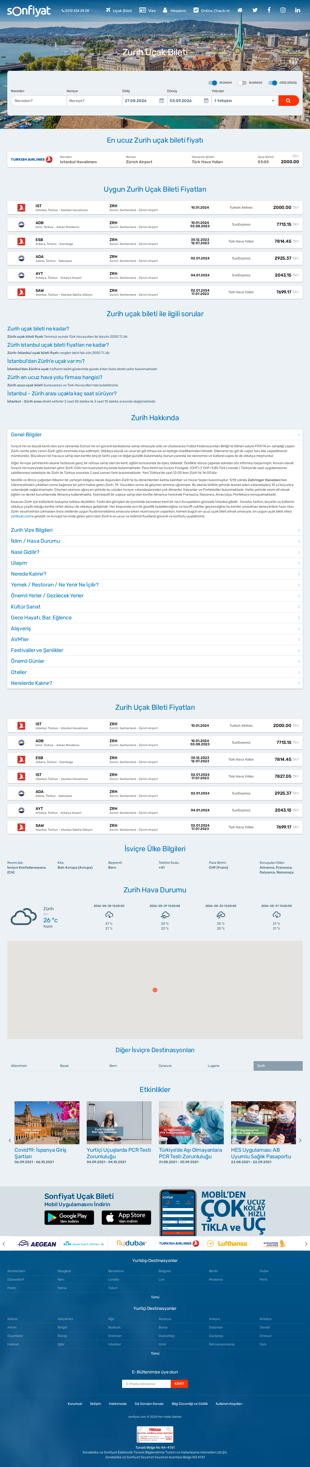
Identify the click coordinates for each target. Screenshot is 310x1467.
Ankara (214, 1319)
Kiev (61, 1279)
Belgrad (164, 1271)
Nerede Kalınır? (28, 574)
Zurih (261, 1066)
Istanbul (114, 1344)
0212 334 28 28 (76, 11)
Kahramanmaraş (222, 1344)
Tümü (155, 1297)
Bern (113, 1066)
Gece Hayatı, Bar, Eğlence (41, 617)
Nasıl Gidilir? (25, 552)
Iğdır (61, 1344)
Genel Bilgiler (26, 434)
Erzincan (115, 1336)
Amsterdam (16, 1271)
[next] (297, 1140)
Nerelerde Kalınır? (31, 683)
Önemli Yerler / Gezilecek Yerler (47, 595)
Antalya (265, 1319)
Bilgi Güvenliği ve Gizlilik (190, 1404)
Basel (64, 1066)
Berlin (213, 1271)
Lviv (162, 1279)
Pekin (11, 1288)
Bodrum (114, 1327)
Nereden (17, 91)
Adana (12, 1319)
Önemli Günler (27, 661)
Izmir (162, 1344)
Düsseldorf (15, 1279)
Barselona (116, 1271)
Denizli (265, 1327)
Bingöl (62, 1327)
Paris (263, 1279)
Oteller (18, 672)
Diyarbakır (15, 1336)
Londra (113, 1279)
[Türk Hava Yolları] (179, 1243)
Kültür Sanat (25, 606)
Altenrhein (19, 1066)
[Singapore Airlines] (274, 1243)
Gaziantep (166, 1336)
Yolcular (218, 91)
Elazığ (62, 1336)
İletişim (95, 1404)
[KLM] (84, 1243)
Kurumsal (75, 1404)
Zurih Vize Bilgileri (32, 530)
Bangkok (64, 1271)
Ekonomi (225, 82)
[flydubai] (131, 1243)
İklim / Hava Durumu (35, 541)
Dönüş (172, 91)
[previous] (13, 1140)
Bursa (163, 1327)
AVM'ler (20, 639)
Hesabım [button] (178, 10)
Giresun (265, 1336)
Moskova (216, 1279)
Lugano (213, 1066)
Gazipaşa (216, 1336)
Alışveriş (21, 628)
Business (255, 82)
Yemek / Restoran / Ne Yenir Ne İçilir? (55, 584)
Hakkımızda (118, 1404)
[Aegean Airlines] (36, 1243)
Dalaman (216, 1327)
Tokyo (112, 1288)
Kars (263, 1344)
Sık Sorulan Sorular (149, 1404)
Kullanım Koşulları (229, 1404)
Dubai (264, 1271)
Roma (62, 1288)
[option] (47, 1140)
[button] (155, 990)
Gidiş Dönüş (288, 82)
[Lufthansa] (227, 1243)
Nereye (72, 91)
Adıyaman (65, 1319)
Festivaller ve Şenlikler (37, 650)
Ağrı (111, 1319)
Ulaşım (19, 563)
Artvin (11, 1327)
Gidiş (126, 91)
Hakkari (13, 1344)
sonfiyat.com (21, 516)
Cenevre (165, 1066)
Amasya (165, 1319)
